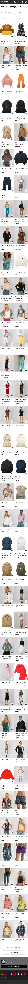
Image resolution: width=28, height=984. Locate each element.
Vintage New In (5, 13)
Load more (14, 952)
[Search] (15, 2)
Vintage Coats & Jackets (17, 13)
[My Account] (19, 2)
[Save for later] (12, 36)
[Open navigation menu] (2, 2)
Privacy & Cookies (19, 982)
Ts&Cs (26, 982)
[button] (2, 974)
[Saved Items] (22, 2)
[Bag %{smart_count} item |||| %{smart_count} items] (26, 2)
